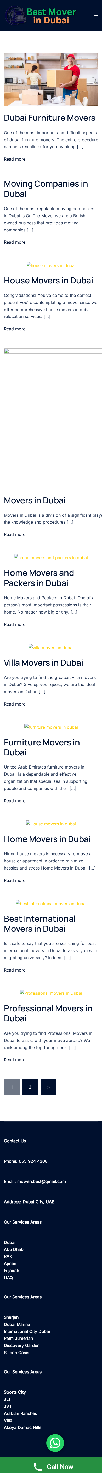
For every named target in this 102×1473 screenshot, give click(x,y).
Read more (14, 159)
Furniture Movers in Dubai (42, 747)
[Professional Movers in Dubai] (51, 993)
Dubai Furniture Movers (49, 117)
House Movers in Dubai (48, 280)
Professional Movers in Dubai (48, 1013)
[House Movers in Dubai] (51, 265)
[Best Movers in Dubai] (45, 15)
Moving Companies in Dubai (46, 188)
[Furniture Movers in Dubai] (51, 726)
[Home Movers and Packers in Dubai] (51, 557)
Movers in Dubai (35, 500)
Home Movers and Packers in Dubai (39, 577)
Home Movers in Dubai (47, 839)
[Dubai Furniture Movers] (51, 79)
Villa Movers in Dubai (43, 662)
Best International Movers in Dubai (40, 923)
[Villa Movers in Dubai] (51, 647)
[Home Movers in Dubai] (51, 823)
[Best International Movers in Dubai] (51, 903)
